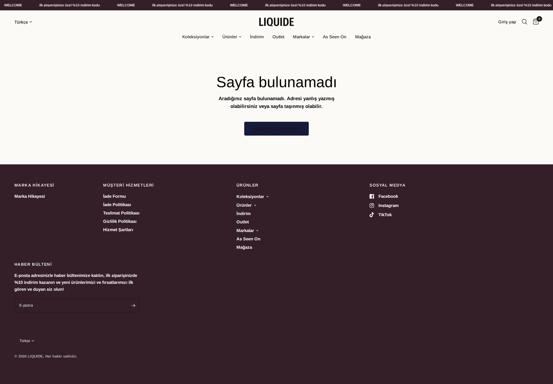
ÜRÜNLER (247, 185)
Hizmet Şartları (118, 229)
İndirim (257, 36)
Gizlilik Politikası (120, 221)
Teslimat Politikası (121, 212)
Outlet (278, 36)
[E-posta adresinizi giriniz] (133, 305)
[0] (534, 22)
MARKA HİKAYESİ (34, 185)
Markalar (301, 36)
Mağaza (363, 36)
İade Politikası (117, 204)
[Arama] (524, 22)
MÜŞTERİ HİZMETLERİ (128, 185)
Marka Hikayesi (29, 196)
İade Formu (114, 196)
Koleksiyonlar (195, 36)
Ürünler (229, 36)
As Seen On (334, 36)
